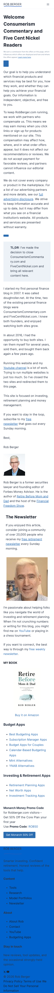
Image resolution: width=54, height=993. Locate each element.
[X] (4, 972)
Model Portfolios (20, 898)
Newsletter (16, 903)
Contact (14, 926)
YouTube (25, 631)
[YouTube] (8, 972)
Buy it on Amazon (27, 715)
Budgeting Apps (20, 937)
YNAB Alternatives (21, 766)
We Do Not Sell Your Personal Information (25, 986)
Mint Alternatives (20, 760)
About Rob (16, 921)
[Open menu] (48, 4)
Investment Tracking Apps (27, 795)
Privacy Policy (12, 981)
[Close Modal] (6, 63)
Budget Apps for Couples (26, 745)
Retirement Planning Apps (27, 785)
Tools (12, 887)
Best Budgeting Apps (23, 734)
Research (15, 893)
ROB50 (33, 826)
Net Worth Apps (20, 790)
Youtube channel (14, 368)
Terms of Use (32, 981)
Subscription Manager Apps (28, 739)
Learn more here (24, 57)
